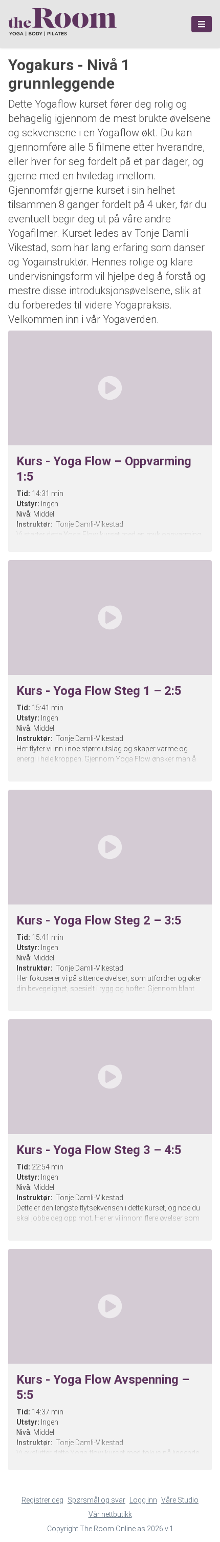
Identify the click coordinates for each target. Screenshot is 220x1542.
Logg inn (143, 1500)
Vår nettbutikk (110, 1514)
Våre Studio (180, 1500)
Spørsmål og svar (96, 1500)
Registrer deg (42, 1500)
